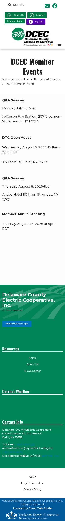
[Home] (32, 37)
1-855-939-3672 (12, 452)
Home (33, 357)
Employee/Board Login (17, 324)
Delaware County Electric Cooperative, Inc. (28, 300)
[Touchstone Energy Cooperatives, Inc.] (32, 515)
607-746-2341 (51, 455)
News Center (32, 371)
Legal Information (32, 483)
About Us (32, 364)
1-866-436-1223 (25, 444)
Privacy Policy (32, 489)
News (32, 477)
